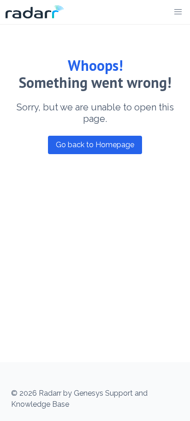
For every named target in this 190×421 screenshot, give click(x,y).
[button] (178, 12)
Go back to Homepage (95, 144)
